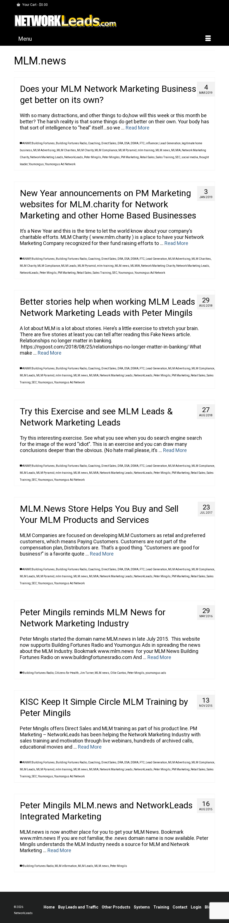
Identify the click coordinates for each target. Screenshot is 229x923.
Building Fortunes (43, 143)
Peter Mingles (111, 157)
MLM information (66, 865)
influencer (152, 143)
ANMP (26, 143)
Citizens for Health (67, 672)
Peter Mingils (92, 157)
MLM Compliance (106, 150)
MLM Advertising (44, 150)
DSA (127, 143)
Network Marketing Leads (46, 157)
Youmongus (36, 164)
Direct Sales (108, 143)
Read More (137, 128)
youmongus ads (155, 672)
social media (190, 157)
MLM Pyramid (127, 150)
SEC (177, 157)
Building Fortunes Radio (71, 143)
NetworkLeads (73, 157)
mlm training (146, 150)
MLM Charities (66, 150)
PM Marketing (130, 157)
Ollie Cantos (118, 672)
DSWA (135, 143)
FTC (142, 143)
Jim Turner (87, 672)
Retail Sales (147, 157)
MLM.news (163, 150)
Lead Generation (170, 143)
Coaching (94, 143)
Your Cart (35, 5)
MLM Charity (85, 150)
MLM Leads (69, 265)
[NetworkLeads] (114, 20)
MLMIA (176, 150)
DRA (120, 143)
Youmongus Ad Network (60, 164)
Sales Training (165, 157)
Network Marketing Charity (158, 265)
